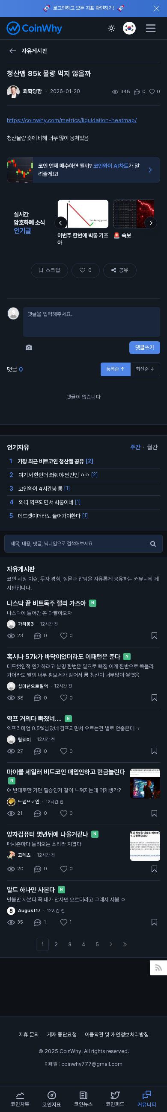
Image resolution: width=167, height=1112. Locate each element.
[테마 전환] (111, 28)
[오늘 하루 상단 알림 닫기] (156, 8)
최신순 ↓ (145, 369)
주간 (135, 447)
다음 (110, 944)
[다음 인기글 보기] (150, 223)
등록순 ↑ (115, 369)
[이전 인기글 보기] (60, 223)
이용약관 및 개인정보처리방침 (117, 1034)
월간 (152, 447)
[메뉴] (151, 28)
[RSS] (158, 967)
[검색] (153, 543)
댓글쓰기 (144, 347)
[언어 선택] (129, 28)
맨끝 (124, 944)
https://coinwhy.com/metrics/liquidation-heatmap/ (72, 120)
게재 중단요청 (62, 1034)
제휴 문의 (29, 1034)
